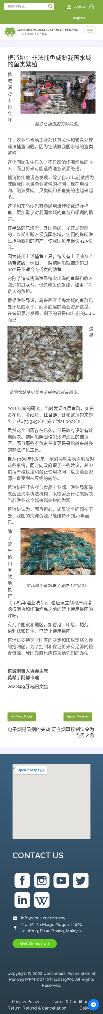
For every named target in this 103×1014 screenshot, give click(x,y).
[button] (34, 943)
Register (79, 18)
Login (78, 6)
